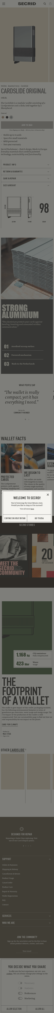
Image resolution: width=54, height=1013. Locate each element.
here (32, 509)
